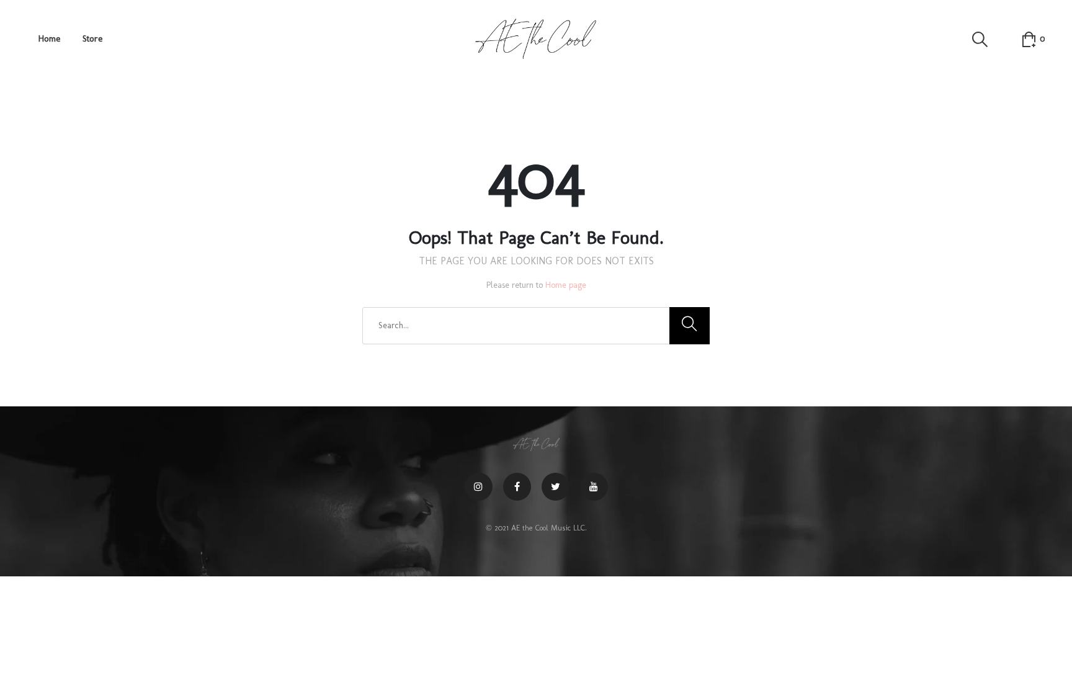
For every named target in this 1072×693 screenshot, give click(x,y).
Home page (565, 285)
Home (49, 38)
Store (92, 38)
